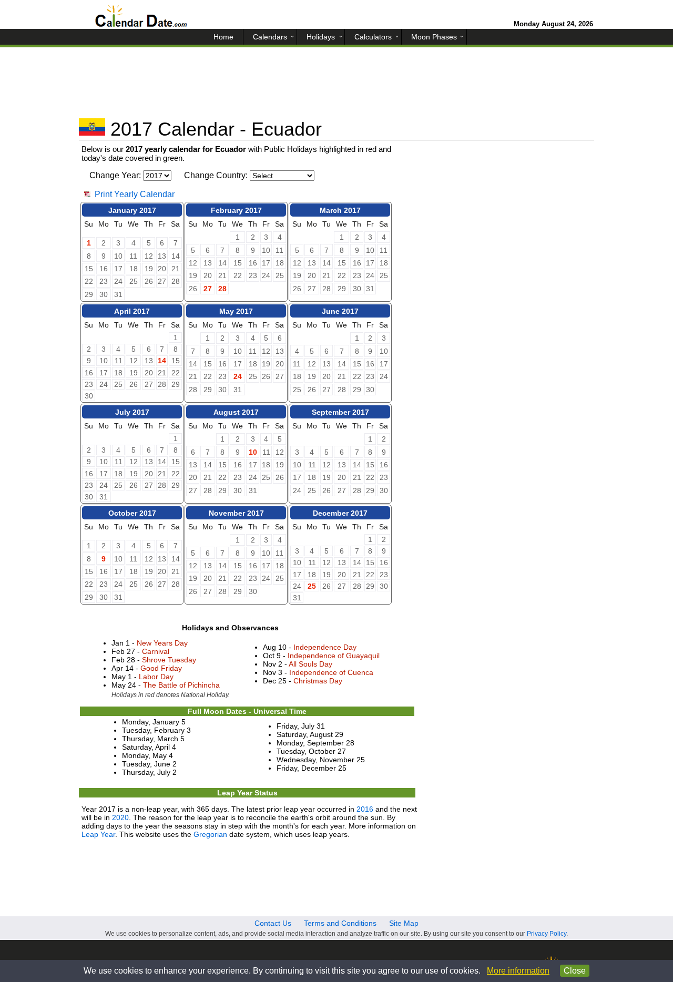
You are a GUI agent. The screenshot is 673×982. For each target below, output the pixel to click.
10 (253, 452)
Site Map (404, 923)
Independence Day (324, 647)
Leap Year (98, 834)
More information (518, 970)
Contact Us (272, 923)
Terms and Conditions (340, 923)
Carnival (155, 651)
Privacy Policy (546, 933)
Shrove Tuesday (169, 660)
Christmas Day (317, 681)
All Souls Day (310, 664)
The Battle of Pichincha (181, 685)
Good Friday (161, 668)
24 (237, 376)
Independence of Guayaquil (334, 655)
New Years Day (162, 643)
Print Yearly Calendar (135, 194)
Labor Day (156, 676)
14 (162, 360)
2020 (120, 817)
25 (312, 586)
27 (207, 288)
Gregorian (210, 834)
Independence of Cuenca (331, 672)
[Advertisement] (336, 86)
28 (222, 288)
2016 (364, 809)
